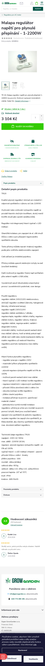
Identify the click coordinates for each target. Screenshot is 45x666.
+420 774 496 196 (18, 599)
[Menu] (42, 3)
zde (34, 644)
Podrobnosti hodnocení (33, 38)
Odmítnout (11, 658)
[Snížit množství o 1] (41, 119)
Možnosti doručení (12, 113)
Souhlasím (33, 659)
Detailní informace (21, 101)
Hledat (38, 9)
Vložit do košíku (24, 126)
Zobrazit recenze (16, 525)
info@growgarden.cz (18, 594)
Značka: (6, 177)
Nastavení (22, 650)
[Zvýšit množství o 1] (41, 116)
